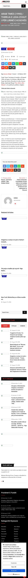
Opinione (16, 538)
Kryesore (3, 536)
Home (4, 23)
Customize (14, 563)
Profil (8, 23)
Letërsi (3, 538)
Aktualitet (3, 526)
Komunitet (4, 534)
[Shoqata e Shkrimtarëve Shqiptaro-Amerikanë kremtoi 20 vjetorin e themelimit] (5, 386)
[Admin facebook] (12, 56)
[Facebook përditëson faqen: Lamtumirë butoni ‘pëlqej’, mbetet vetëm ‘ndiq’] (5, 398)
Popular (14, 326)
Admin (16, 198)
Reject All (13, 567)
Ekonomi (16, 529)
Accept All (13, 570)
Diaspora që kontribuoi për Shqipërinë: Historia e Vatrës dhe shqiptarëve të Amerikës (18, 369)
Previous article (7, 178)
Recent (5, 326)
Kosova (16, 534)
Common (22, 326)
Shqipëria (11, 49)
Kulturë (16, 536)
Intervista (3, 531)
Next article (22, 178)
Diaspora (3, 529)
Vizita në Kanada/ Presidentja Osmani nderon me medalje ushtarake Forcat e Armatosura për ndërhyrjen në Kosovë (21, 185)
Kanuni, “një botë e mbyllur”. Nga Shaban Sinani (6, 181)
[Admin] (14, 56)
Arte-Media (17, 526)
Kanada (16, 531)
